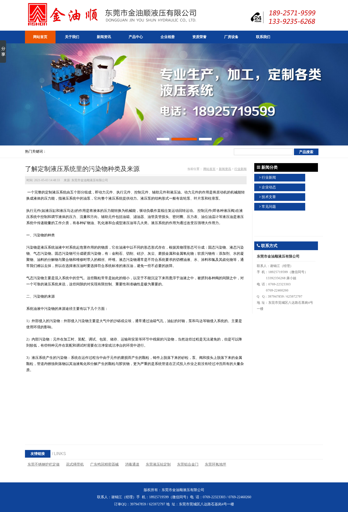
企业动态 (269, 187)
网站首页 (209, 169)
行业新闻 (240, 169)
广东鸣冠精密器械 (104, 464)
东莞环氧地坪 (215, 464)
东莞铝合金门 (187, 464)
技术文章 (269, 197)
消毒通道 (132, 464)
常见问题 (269, 207)
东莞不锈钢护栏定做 (44, 464)
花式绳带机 (75, 464)
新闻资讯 (225, 169)
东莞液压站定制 (158, 464)
